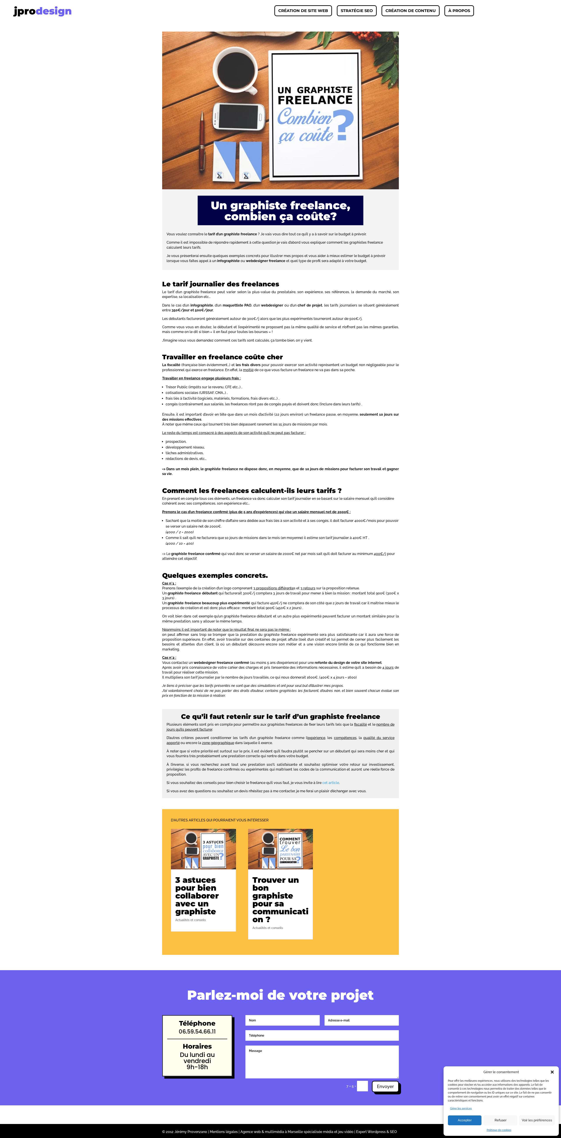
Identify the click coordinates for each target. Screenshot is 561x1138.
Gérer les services (461, 1108)
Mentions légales (224, 1132)
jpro (43, 11)
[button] (552, 1072)
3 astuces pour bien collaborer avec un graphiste (197, 895)
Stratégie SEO (357, 10)
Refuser (500, 1120)
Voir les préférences (537, 1120)
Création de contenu (410, 10)
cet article (330, 783)
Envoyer (385, 1086)
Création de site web (303, 10)
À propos (459, 10)
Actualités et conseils (190, 920)
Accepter (465, 1120)
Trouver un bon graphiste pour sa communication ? (280, 899)
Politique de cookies (499, 1130)
